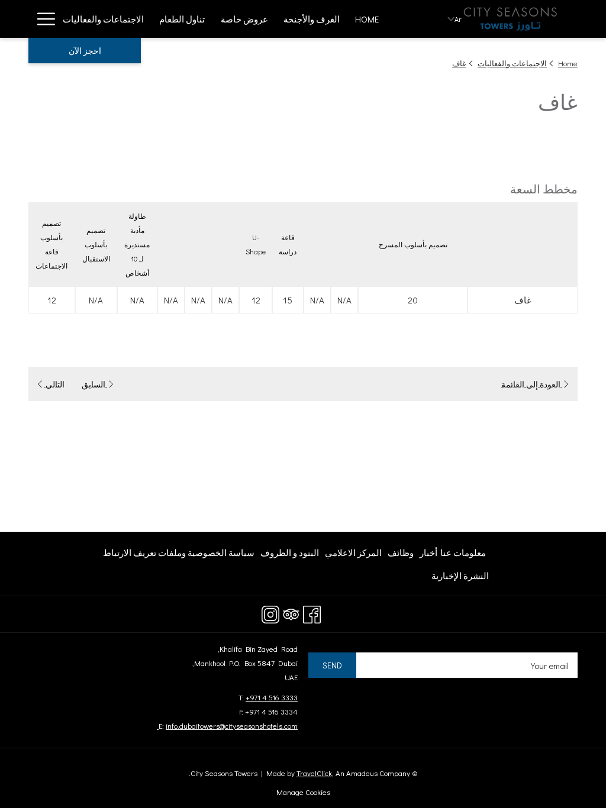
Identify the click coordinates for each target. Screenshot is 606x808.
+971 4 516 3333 (272, 697)
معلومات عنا (463, 552)
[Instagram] (270, 611)
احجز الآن (85, 50)
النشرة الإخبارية (460, 575)
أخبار (428, 555)
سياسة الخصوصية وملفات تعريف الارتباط (178, 552)
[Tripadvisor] (291, 611)
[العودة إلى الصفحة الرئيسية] (510, 19)
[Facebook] (312, 611)
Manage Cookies (303, 792)
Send (332, 665)
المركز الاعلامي (353, 555)
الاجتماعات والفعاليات (512, 63)
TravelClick (314, 773)
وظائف (401, 555)
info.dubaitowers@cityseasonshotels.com (227, 725)
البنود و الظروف (289, 555)
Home (568, 63)
